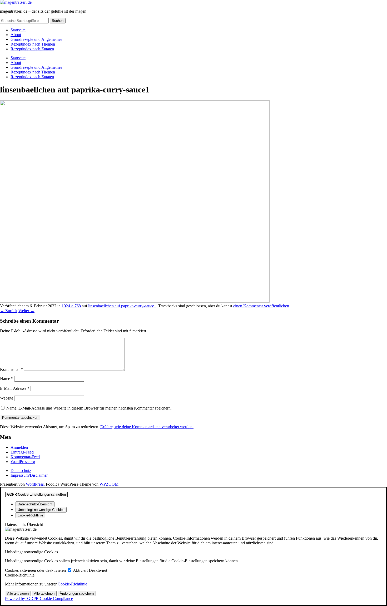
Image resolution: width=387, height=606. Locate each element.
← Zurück (8, 310)
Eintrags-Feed (22, 452)
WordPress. (35, 484)
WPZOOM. (110, 484)
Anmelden (19, 447)
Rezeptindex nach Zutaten (32, 49)
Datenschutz (21, 470)
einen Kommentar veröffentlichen (261, 306)
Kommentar (11, 369)
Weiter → (26, 310)
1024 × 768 (71, 306)
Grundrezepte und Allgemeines (36, 39)
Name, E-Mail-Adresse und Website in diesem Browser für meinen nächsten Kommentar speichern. (89, 408)
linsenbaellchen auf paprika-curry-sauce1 (122, 306)
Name (6, 378)
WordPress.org (23, 461)
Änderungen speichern (77, 593)
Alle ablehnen (44, 593)
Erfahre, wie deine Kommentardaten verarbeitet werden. (147, 427)
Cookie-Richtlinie (72, 584)
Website (6, 398)
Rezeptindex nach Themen (33, 44)
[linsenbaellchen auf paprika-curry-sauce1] (135, 301)
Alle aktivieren (18, 593)
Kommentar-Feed (25, 457)
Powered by (39, 598)
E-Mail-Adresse (14, 388)
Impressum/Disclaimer (29, 475)
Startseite (18, 30)
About (16, 34)
